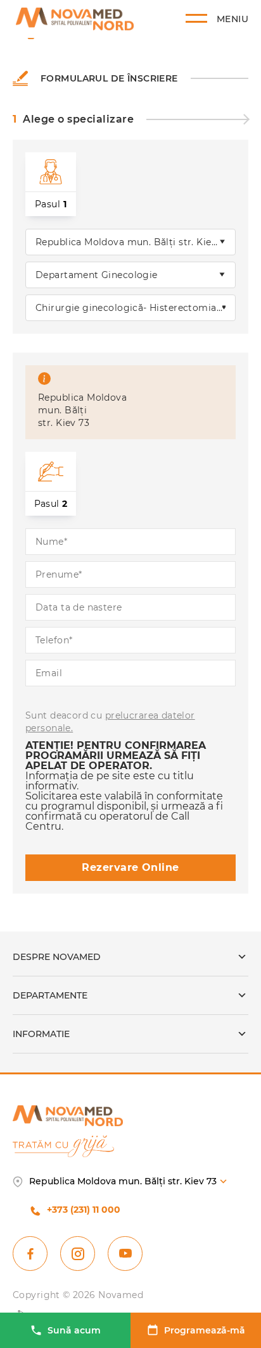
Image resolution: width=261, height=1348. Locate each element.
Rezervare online (130, 867)
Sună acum (74, 1330)
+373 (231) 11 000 (83, 1210)
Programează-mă (204, 1330)
